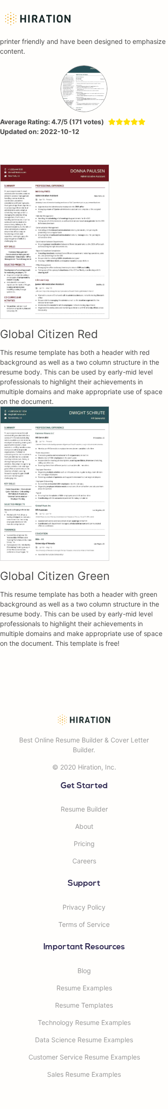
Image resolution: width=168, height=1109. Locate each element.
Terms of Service (84, 924)
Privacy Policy (84, 907)
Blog (84, 971)
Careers (84, 861)
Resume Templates (84, 1005)
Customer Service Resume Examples (84, 1057)
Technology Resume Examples (84, 1022)
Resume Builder (84, 809)
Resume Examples (84, 988)
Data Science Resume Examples (84, 1040)
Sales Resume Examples (84, 1074)
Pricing (84, 844)
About (84, 826)
